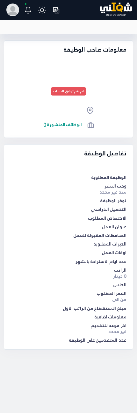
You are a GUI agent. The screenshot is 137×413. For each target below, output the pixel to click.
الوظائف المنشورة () (62, 125)
